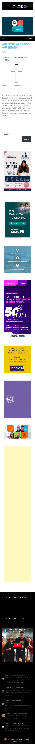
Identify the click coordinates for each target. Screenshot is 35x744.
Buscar (7, 134)
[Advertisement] (17, 514)
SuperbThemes (17, 741)
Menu (31, 39)
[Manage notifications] (5, 739)
